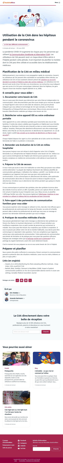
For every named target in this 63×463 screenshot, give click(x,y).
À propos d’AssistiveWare (7, 441)
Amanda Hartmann (16, 298)
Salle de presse (7, 448)
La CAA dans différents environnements (16, 44)
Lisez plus (16, 369)
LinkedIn (23, 446)
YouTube (22, 448)
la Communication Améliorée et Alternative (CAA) (30, 55)
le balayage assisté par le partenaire (38, 239)
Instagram (23, 443)
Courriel (35, 446)
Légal (15, 460)
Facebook (23, 440)
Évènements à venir (8, 445)
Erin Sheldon (14, 293)
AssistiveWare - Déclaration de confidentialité (29, 460)
